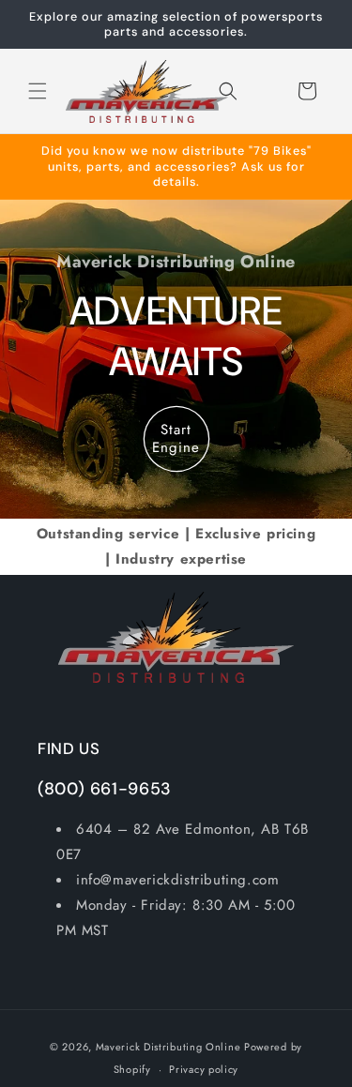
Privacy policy (203, 1069)
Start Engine (176, 439)
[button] (37, 91)
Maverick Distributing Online (168, 1046)
